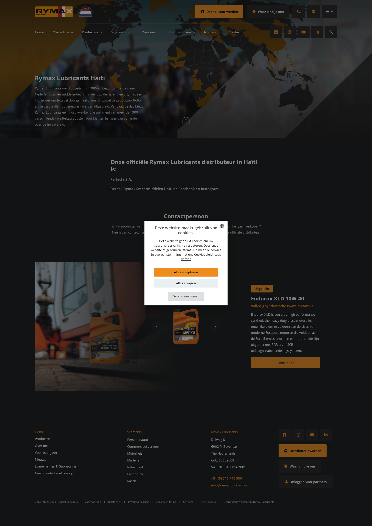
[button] (186, 296)
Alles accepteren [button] (186, 272)
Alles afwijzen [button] (186, 283)
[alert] (186, 263)
